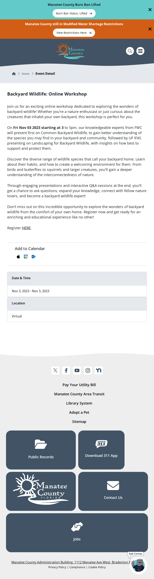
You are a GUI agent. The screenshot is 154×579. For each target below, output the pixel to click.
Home (25, 74)
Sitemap (79, 421)
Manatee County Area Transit (79, 394)
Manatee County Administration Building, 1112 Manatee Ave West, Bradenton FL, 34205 (77, 562)
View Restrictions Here (72, 33)
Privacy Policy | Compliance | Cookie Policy (77, 567)
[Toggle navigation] (140, 51)
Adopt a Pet (79, 412)
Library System (79, 403)
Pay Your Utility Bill (79, 384)
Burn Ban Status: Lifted (72, 13)
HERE (26, 227)
